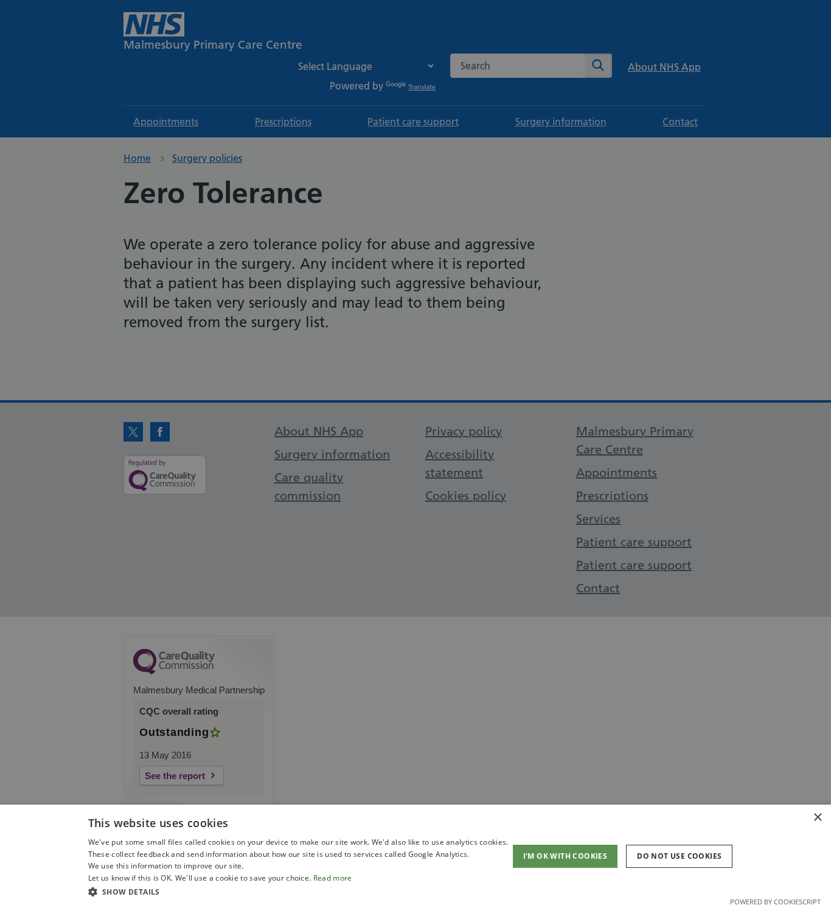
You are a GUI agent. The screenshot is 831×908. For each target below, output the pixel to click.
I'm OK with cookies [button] (565, 856)
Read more (332, 878)
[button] (298, 891)
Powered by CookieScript (775, 901)
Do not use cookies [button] (679, 856)
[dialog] (415, 856)
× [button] (817, 817)
